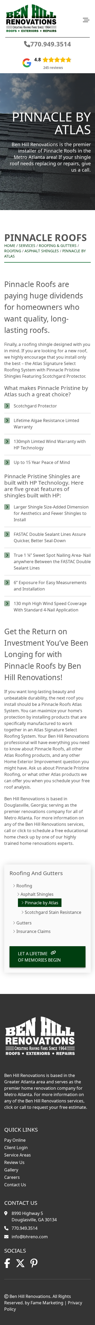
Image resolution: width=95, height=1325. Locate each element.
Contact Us (15, 1185)
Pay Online (15, 1140)
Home (9, 245)
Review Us (14, 1162)
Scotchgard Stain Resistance (53, 912)
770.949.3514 (50, 44)
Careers (12, 1177)
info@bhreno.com (30, 1237)
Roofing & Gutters (58, 245)
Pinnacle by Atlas (41, 903)
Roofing (12, 250)
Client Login (16, 1147)
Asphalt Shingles (42, 250)
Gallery (11, 1170)
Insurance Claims (33, 931)
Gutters (24, 923)
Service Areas (17, 1155)
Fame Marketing (47, 1303)
